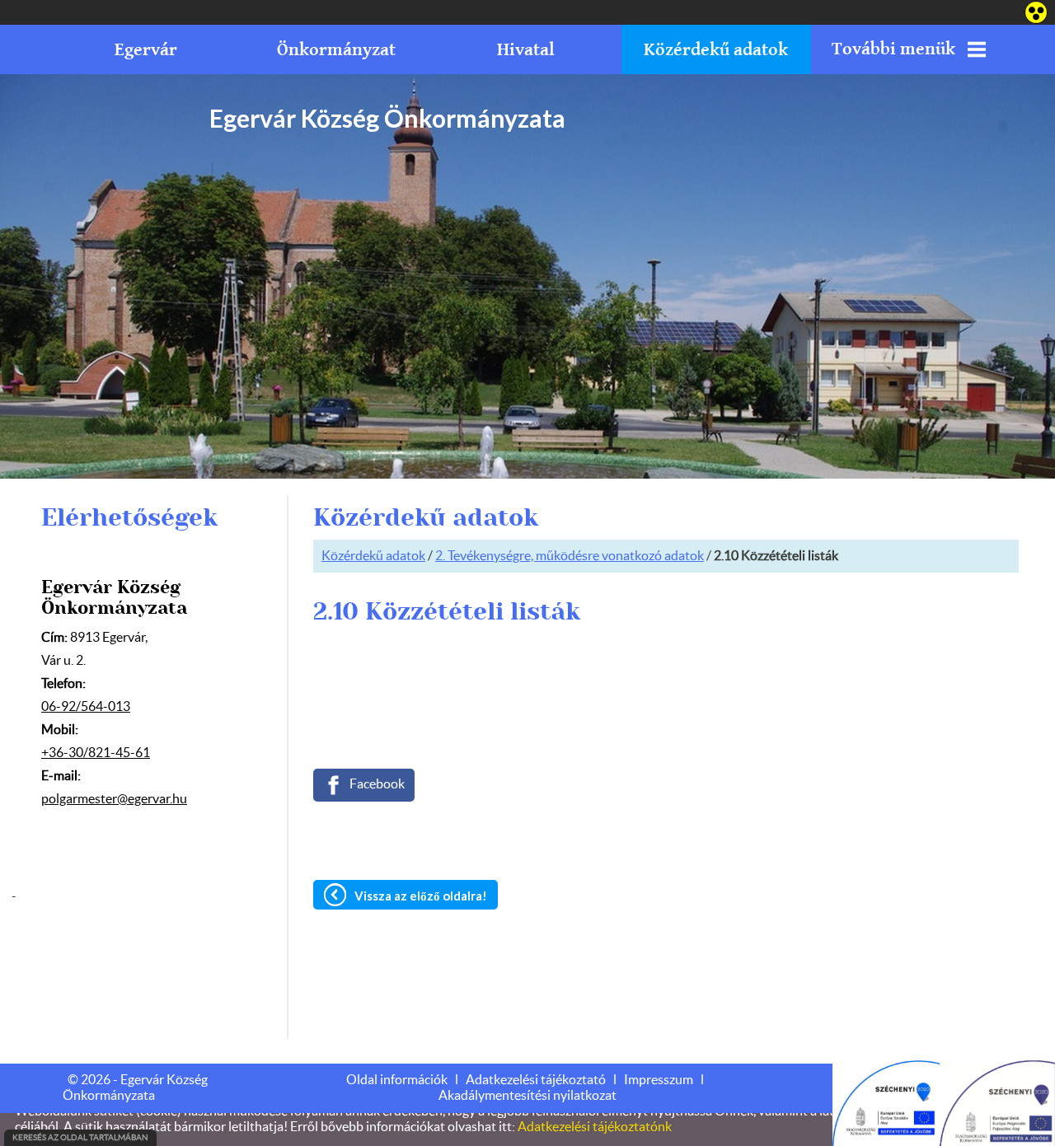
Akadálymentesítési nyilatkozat (527, 1095)
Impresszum (658, 1080)
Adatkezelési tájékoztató (536, 1080)
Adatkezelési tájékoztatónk (595, 1127)
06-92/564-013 (85, 706)
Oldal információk (397, 1080)
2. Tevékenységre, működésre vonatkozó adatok (569, 556)
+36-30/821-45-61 (95, 753)
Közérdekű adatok (373, 556)
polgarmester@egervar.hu (114, 799)
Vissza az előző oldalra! (420, 895)
